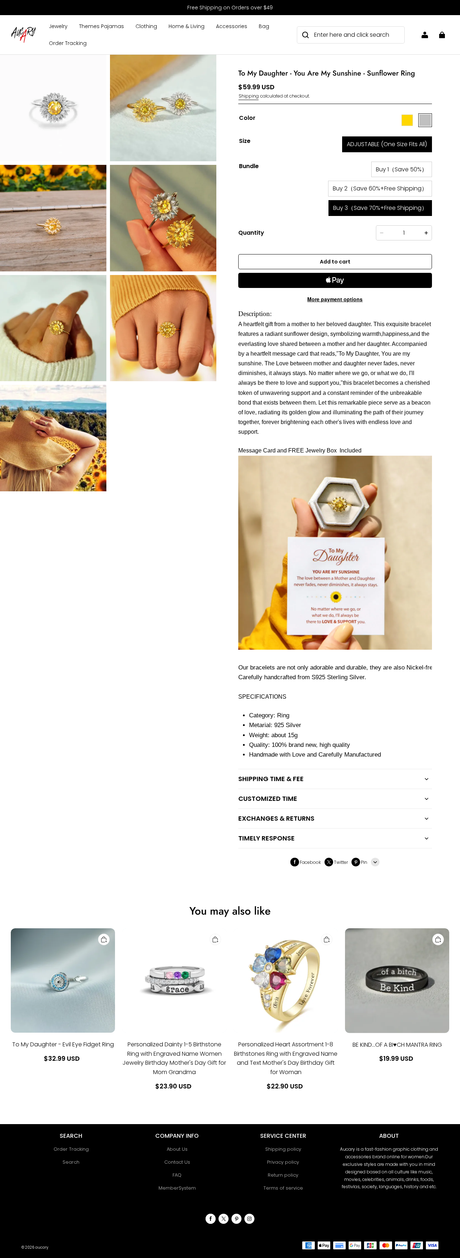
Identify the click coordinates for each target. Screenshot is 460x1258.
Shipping (249, 96)
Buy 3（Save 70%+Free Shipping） (380, 208)
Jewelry (58, 26)
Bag (264, 26)
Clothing (146, 26)
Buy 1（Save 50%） (401, 169)
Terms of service (283, 1188)
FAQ (176, 1175)
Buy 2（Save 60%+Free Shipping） (380, 188)
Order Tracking (68, 43)
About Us (177, 1149)
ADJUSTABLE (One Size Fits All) (387, 144)
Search (71, 1162)
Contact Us (177, 1162)
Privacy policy (283, 1162)
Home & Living (186, 26)
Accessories (231, 26)
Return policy (283, 1175)
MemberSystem (177, 1188)
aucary (41, 1247)
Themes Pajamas (101, 26)
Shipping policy (283, 1149)
